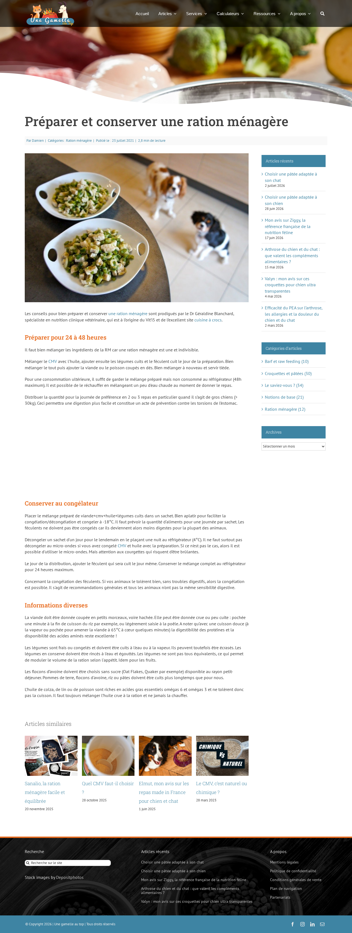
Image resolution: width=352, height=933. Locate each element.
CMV (52, 361)
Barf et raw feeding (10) (287, 361)
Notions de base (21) (284, 397)
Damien (38, 140)
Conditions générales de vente (295, 879)
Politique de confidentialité (293, 870)
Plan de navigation (286, 888)
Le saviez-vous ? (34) (284, 385)
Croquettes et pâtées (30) (288, 373)
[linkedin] (312, 924)
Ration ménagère (79, 140)
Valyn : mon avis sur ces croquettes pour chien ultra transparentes (290, 285)
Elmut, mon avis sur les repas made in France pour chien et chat (164, 792)
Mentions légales (284, 862)
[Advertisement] (137, 450)
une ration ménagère (127, 313)
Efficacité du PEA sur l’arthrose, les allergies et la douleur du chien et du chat (293, 314)
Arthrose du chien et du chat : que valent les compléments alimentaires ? (292, 255)
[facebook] (292, 924)
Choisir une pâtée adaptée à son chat (172, 862)
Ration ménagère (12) (285, 409)
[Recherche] (322, 13)
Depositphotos (70, 877)
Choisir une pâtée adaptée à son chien (173, 870)
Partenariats (280, 897)
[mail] (322, 924)
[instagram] (302, 924)
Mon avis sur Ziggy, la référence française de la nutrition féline (287, 226)
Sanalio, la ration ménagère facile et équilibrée (45, 792)
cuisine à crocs (208, 320)
